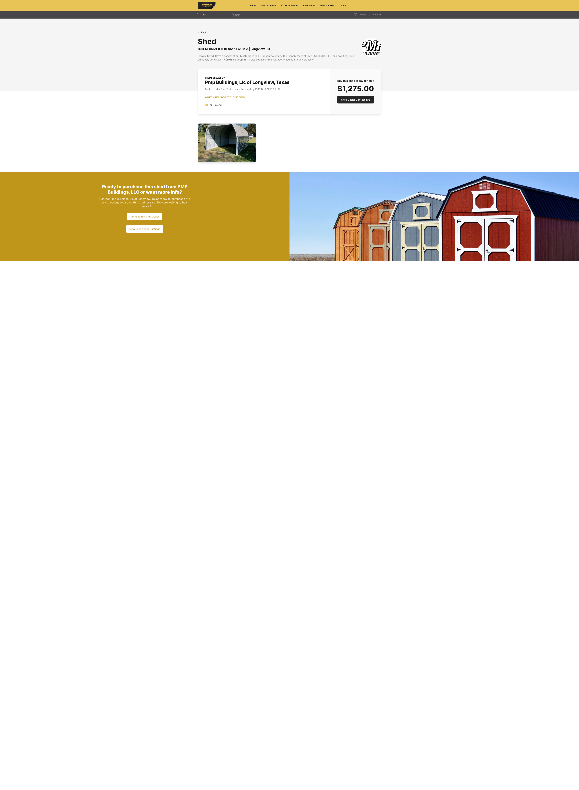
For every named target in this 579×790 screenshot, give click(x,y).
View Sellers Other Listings (144, 228)
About (344, 5)
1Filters (362, 14)
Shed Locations (268, 5)
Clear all (377, 14)
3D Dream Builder (289, 5)
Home (253, 5)
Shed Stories (309, 5)
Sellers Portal (327, 5)
